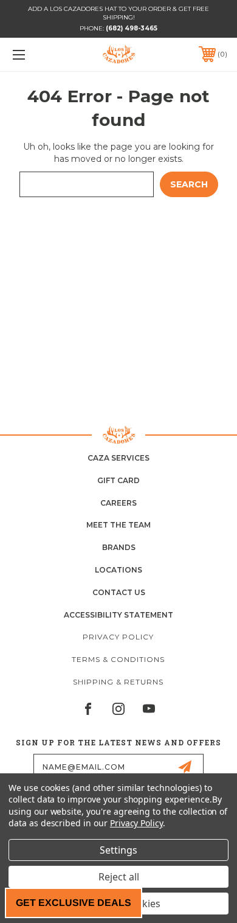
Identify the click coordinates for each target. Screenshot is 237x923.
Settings (118, 850)
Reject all (118, 876)
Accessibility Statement (118, 614)
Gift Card (118, 480)
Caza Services (118, 457)
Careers (118, 502)
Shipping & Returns (118, 681)
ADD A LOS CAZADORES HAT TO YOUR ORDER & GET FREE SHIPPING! (118, 13)
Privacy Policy (118, 636)
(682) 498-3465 (131, 28)
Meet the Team (118, 524)
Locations (118, 569)
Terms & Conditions (118, 659)
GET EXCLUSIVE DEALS (73, 902)
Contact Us (118, 592)
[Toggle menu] (34, 54)
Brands (119, 547)
